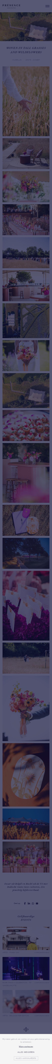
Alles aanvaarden (26, 1058)
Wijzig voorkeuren (26, 1046)
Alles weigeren (26, 1052)
